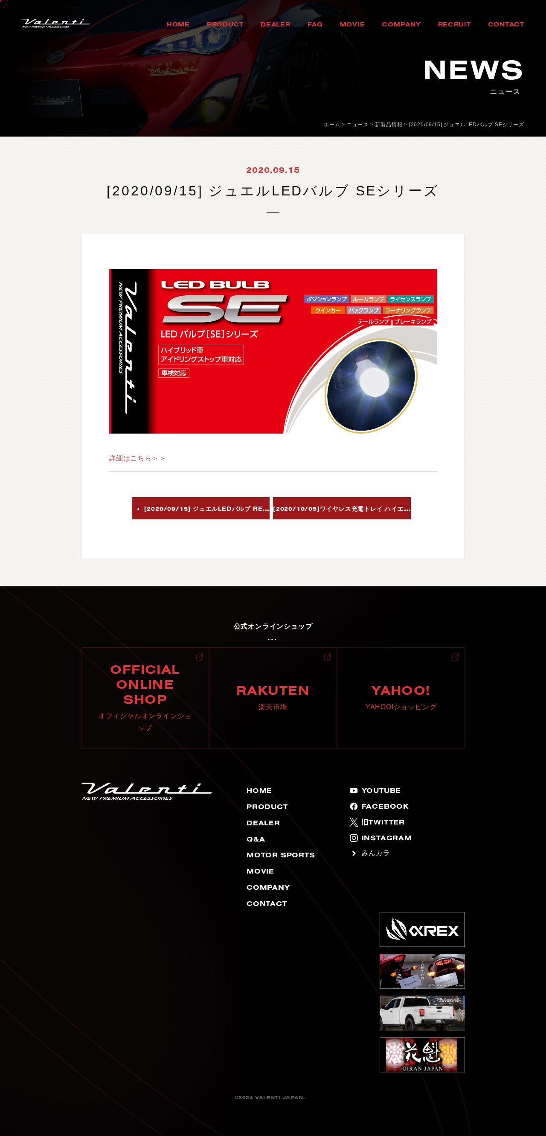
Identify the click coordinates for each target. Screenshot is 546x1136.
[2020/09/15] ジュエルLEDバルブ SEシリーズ (466, 125)
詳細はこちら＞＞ (137, 458)
